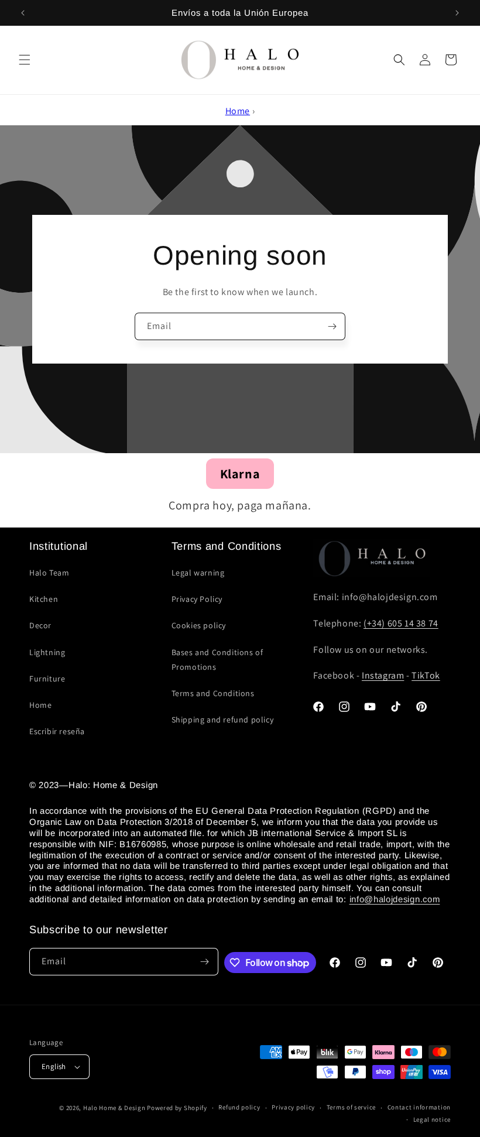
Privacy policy (293, 1107)
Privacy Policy (197, 599)
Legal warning (198, 572)
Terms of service (351, 1107)
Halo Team (49, 572)
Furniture (47, 678)
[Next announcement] (457, 13)
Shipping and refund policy (223, 719)
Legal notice (432, 1119)
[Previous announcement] (23, 13)
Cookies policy (199, 625)
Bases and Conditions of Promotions (217, 659)
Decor (40, 625)
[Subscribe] (332, 326)
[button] (24, 60)
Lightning (47, 652)
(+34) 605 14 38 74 (401, 623)
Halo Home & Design (114, 1108)
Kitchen (43, 599)
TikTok (426, 675)
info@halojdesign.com (394, 899)
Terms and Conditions (213, 693)
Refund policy (239, 1107)
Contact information (419, 1107)
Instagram (383, 675)
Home (237, 111)
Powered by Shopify (177, 1108)
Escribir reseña (57, 731)
